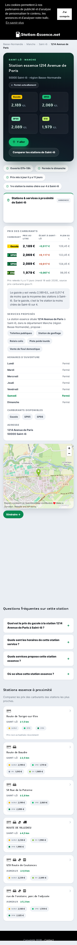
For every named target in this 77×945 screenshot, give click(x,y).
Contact (49, 940)
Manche (31, 44)
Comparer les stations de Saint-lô (34, 152)
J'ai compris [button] (64, 14)
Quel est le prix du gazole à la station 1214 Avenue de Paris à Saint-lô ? (34, 625)
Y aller (21, 142)
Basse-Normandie (13, 44)
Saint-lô (43, 44)
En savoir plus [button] (15, 22)
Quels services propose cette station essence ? (31, 658)
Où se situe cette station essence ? (30, 674)
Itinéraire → (13, 514)
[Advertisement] (38, 560)
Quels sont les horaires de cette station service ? (33, 642)
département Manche (39, 323)
